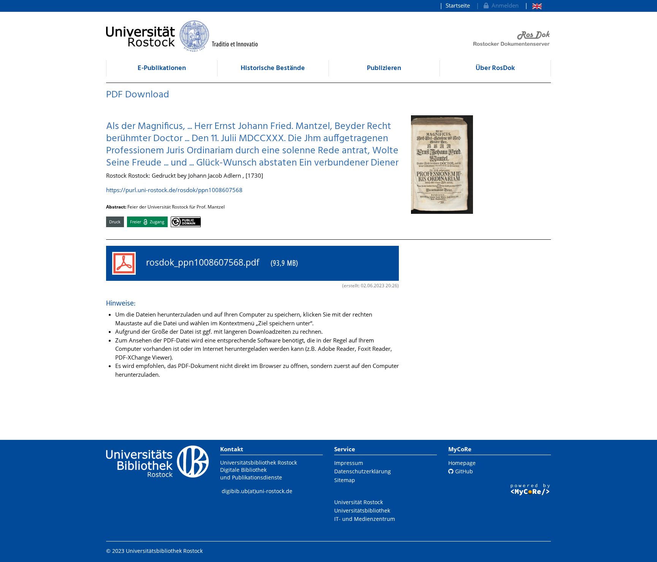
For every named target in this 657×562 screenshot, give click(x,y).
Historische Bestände (273, 68)
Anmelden (504, 5)
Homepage (462, 462)
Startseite (458, 5)
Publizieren (384, 68)
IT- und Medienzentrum (364, 518)
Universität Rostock (358, 502)
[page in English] (533, 5)
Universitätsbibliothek (362, 510)
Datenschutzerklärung (362, 471)
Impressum (348, 462)
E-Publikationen (162, 68)
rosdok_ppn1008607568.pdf (219, 262)
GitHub (463, 471)
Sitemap (344, 480)
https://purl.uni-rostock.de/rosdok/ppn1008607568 (174, 190)
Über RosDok (495, 68)
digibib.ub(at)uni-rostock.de (257, 491)
